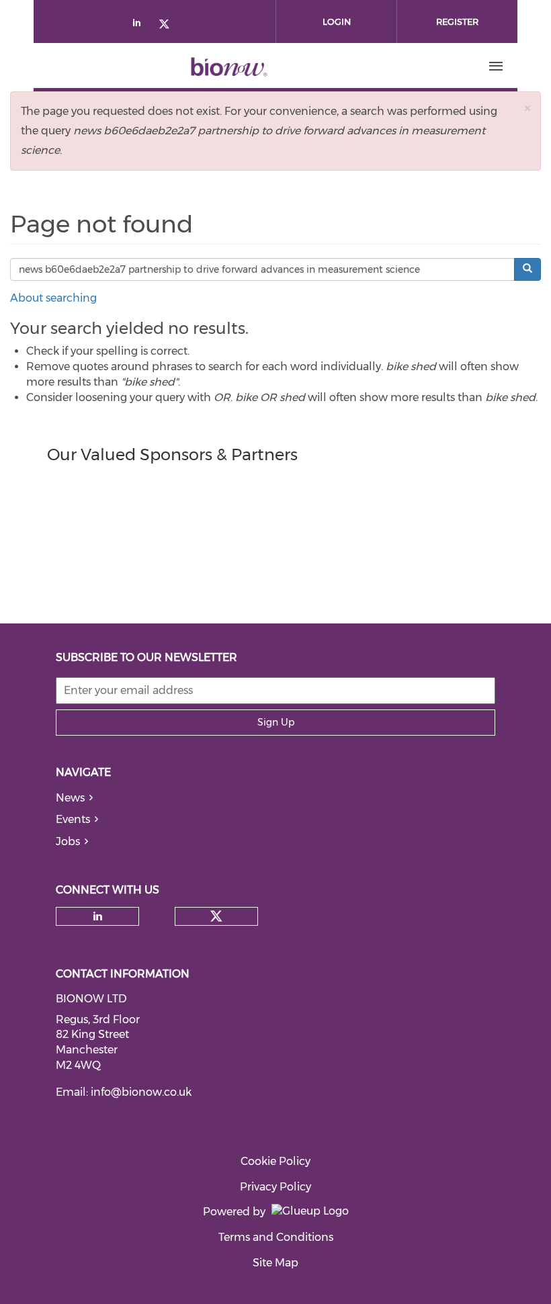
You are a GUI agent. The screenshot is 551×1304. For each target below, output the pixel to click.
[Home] (229, 66)
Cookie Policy (275, 1161)
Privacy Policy (275, 1186)
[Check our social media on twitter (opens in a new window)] (169, 25)
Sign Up (275, 722)
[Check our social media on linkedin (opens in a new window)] (140, 25)
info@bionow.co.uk (141, 1092)
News (70, 797)
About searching (53, 298)
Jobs (68, 841)
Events (73, 819)
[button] (527, 108)
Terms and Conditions (275, 1237)
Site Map (275, 1262)
